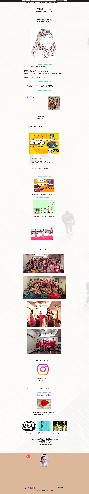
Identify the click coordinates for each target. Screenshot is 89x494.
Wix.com (48, 491)
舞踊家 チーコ (44, 8)
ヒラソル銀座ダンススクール (44, 220)
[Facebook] (31, 488)
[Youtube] (33, 488)
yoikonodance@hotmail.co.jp (47, 444)
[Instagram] (28, 488)
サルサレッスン (40, 118)
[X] (25, 488)
